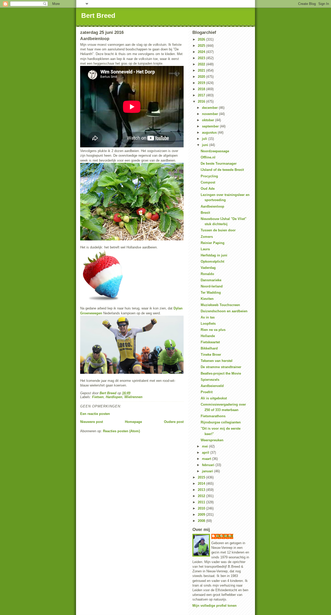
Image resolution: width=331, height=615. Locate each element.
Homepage (133, 422)
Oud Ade (208, 189)
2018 (202, 89)
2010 (202, 508)
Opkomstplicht (212, 261)
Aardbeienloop (212, 206)
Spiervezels (210, 380)
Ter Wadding (211, 292)
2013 (202, 490)
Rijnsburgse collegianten (221, 422)
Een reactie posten (95, 414)
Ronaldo (207, 274)
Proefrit (207, 392)
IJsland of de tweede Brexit (222, 170)
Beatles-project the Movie (221, 373)
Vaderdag (208, 268)
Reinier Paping (212, 243)
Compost (208, 182)
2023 (202, 58)
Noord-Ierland (212, 286)
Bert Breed (98, 15)
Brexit (205, 213)
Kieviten (207, 299)
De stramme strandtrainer (221, 367)
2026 (202, 39)
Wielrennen (133, 397)
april (206, 452)
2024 (202, 52)
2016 (202, 101)
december (210, 108)
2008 (202, 521)
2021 (202, 70)
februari (208, 465)
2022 (202, 64)
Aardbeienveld (212, 386)
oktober (208, 120)
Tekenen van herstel (216, 361)
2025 (202, 46)
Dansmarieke (211, 280)
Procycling (209, 176)
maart (207, 459)
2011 (202, 502)
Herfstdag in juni (214, 255)
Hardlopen (114, 397)
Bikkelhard (209, 348)
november (210, 114)
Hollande (208, 336)
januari (208, 471)
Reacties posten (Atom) (121, 431)
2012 (202, 496)
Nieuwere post (91, 422)
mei (205, 446)
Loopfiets (208, 323)
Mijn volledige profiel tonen (214, 606)
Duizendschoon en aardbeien (224, 311)
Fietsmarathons (213, 416)
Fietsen (98, 397)
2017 (202, 95)
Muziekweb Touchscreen (220, 305)
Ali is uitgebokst (214, 398)
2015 (202, 477)
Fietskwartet (210, 342)
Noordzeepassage (215, 151)
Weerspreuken (212, 440)
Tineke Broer (211, 354)
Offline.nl (208, 157)
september (211, 126)
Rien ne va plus (213, 330)
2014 (202, 483)
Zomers (207, 237)
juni (205, 145)
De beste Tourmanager (219, 163)
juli (205, 139)
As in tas (208, 317)
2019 (202, 83)
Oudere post (174, 422)
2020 (202, 77)
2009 (202, 515)
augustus (210, 132)
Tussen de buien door (218, 230)
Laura (205, 249)
